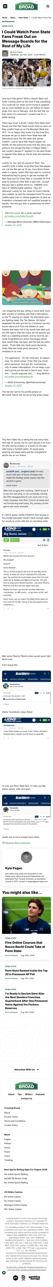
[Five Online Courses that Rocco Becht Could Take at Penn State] (26, 915)
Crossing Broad (12, 1108)
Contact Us (26, 1098)
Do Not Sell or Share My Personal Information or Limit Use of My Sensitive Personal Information (26, 1268)
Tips (19, 1094)
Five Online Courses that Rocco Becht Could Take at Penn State (25, 947)
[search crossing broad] (48, 6)
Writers (29, 1094)
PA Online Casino (12, 1196)
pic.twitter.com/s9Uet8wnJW (19, 376)
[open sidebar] (5, 6)
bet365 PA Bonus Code (15, 1178)
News (7, 1134)
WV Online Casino (13, 1209)
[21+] (15, 1278)
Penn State (7, 26)
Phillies (7, 1143)
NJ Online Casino (12, 1201)
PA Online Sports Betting (16, 1174)
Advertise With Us (24, 1069)
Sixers (7, 1147)
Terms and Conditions (14, 1121)
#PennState (14, 213)
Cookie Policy (11, 1125)
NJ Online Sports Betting (16, 1182)
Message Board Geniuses (17, 842)
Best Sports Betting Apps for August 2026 (25, 1169)
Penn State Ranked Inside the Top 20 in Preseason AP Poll (26, 972)
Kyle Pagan (18, 52)
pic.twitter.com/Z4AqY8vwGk (19, 216)
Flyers (7, 1151)
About (11, 1094)
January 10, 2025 (13, 225)
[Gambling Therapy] (34, 1278)
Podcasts (40, 1094)
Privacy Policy (11, 1116)
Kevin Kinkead (11, 955)
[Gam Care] (23, 1278)
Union (7, 1156)
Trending (8, 1160)
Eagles (7, 1139)
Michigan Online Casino (15, 1205)
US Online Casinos (13, 1192)
